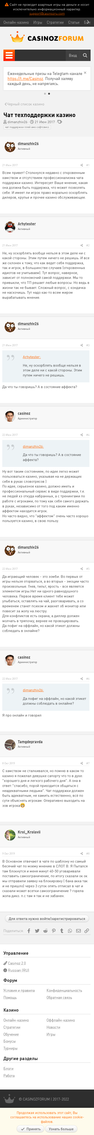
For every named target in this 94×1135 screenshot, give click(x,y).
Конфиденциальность (64, 990)
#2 (87, 245)
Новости (53, 1027)
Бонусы (9, 1041)
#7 (87, 763)
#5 (87, 568)
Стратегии (11, 1027)
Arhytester (27, 223)
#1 (87, 165)
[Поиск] (85, 55)
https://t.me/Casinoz (25, 78)
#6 (87, 678)
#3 (87, 345)
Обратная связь (59, 997)
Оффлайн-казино (61, 1020)
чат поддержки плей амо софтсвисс (27, 127)
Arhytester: (32, 356)
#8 (87, 853)
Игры (51, 1034)
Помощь (10, 997)
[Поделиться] (82, 165)
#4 (87, 435)
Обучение (11, 1034)
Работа (9, 1075)
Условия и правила (19, 990)
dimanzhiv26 (17, 121)
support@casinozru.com (47, 13)
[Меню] (9, 55)
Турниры (10, 1048)
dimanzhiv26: (33, 446)
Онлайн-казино (16, 1020)
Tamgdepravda (30, 741)
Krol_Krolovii (29, 831)
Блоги (8, 1068)
